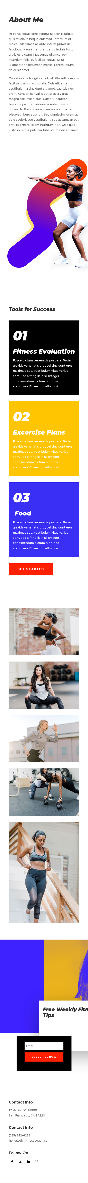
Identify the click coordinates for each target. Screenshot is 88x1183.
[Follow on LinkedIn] (28, 140)
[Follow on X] (20, 140)
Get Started (30, 569)
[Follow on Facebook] (12, 140)
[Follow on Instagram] (36, 140)
